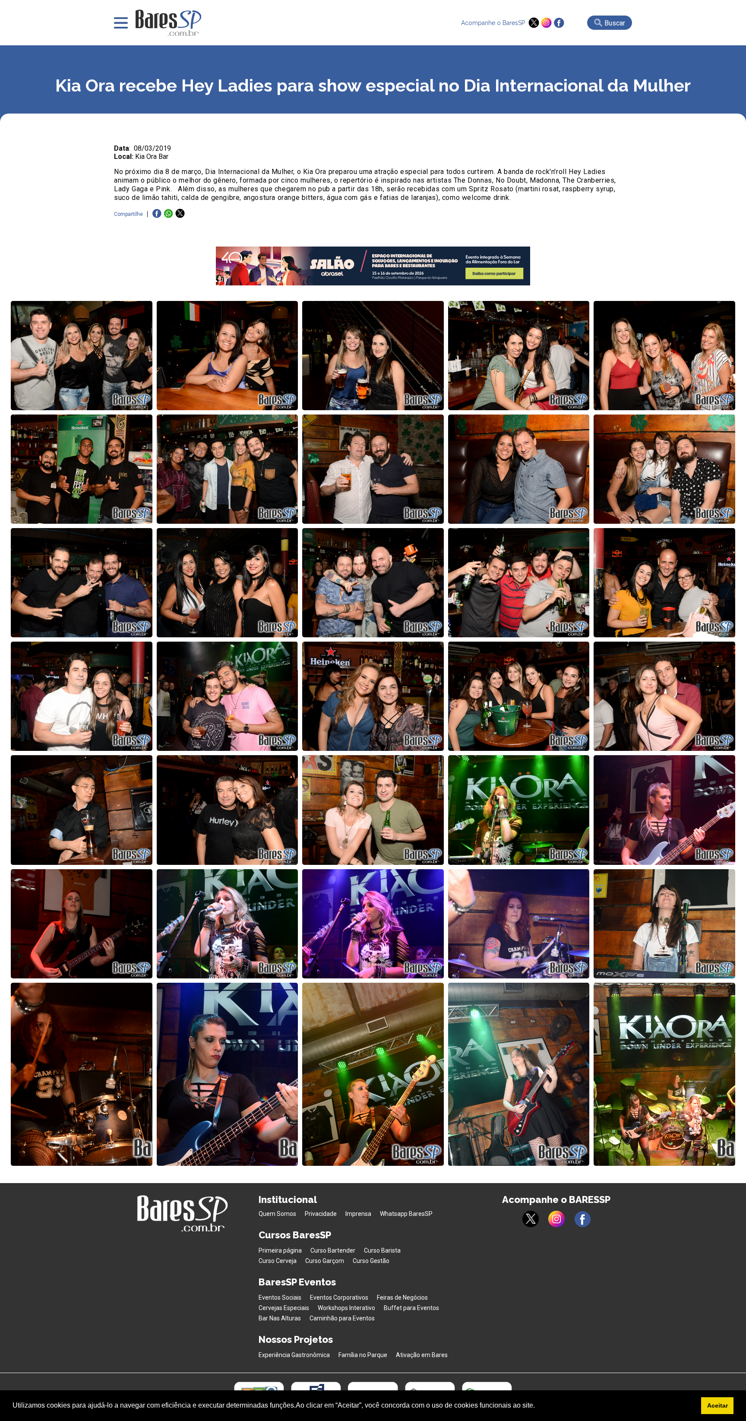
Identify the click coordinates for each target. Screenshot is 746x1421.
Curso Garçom (324, 1260)
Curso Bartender (332, 1250)
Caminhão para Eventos (342, 1318)
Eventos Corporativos (339, 1297)
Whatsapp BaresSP (406, 1213)
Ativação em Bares (422, 1354)
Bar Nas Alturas (280, 1318)
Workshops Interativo (346, 1307)
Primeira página (280, 1250)
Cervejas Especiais (284, 1307)
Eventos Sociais (280, 1297)
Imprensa (358, 1213)
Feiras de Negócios (402, 1297)
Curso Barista (382, 1250)
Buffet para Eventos (411, 1307)
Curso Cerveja (278, 1260)
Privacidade (321, 1213)
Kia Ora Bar (151, 156)
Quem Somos (277, 1213)
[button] (538, 1406)
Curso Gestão (371, 1260)
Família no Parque (362, 1354)
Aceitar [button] (717, 1405)
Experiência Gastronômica (294, 1354)
